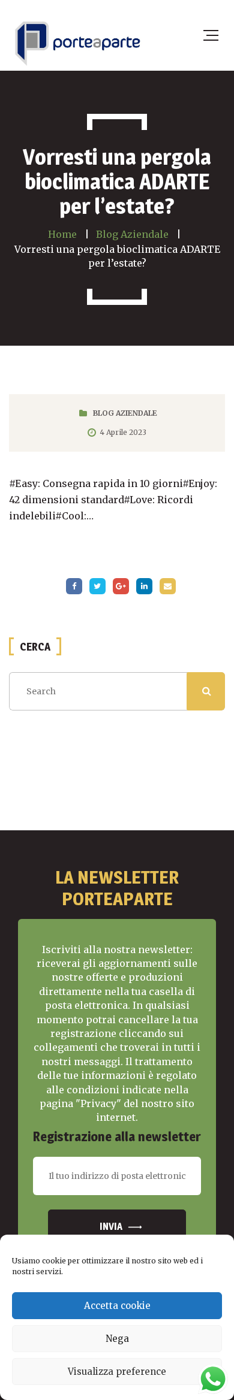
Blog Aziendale (125, 413)
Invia (111, 1226)
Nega (117, 1338)
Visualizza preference (117, 1371)
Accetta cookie (117, 1305)
